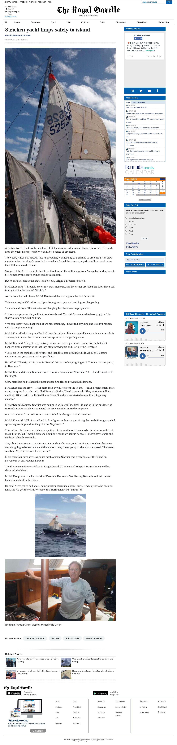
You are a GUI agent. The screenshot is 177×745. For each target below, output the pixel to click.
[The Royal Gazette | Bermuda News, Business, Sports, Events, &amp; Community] (88, 9)
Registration (120, 701)
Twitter (144, 707)
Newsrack (76, 723)
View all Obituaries (135, 265)
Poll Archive (132, 247)
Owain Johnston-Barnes (18, 35)
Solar (131, 227)
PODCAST (42, 2)
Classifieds (142, 22)
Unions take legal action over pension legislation (144, 113)
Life (69, 22)
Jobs (102, 22)
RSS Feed (163, 707)
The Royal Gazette (35, 638)
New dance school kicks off (136, 108)
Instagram (145, 712)
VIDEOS (23, 2)
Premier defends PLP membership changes (142, 128)
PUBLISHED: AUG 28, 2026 (135, 318)
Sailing (55, 638)
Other (131, 234)
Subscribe (164, 22)
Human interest (94, 638)
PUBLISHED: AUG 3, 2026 (134, 343)
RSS (49, 2)
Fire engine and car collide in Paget (139, 160)
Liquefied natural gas (137, 218)
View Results (132, 243)
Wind (131, 231)
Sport (53, 22)
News (17, 22)
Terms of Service (118, 714)
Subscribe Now (10, 17)
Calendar (76, 717)
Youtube (162, 701)
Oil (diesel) (133, 224)
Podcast (162, 712)
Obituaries (121, 22)
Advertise (101, 717)
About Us (101, 701)
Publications (72, 638)
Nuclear (132, 221)
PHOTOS (32, 2)
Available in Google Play (114, 693)
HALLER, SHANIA (133, 260)
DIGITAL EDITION (11, 2)
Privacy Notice (121, 707)
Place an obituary (156, 265)
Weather (76, 712)
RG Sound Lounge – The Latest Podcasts (145, 314)
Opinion (85, 22)
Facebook (145, 701)
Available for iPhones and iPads (30, 693)
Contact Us (102, 707)
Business (35, 22)
